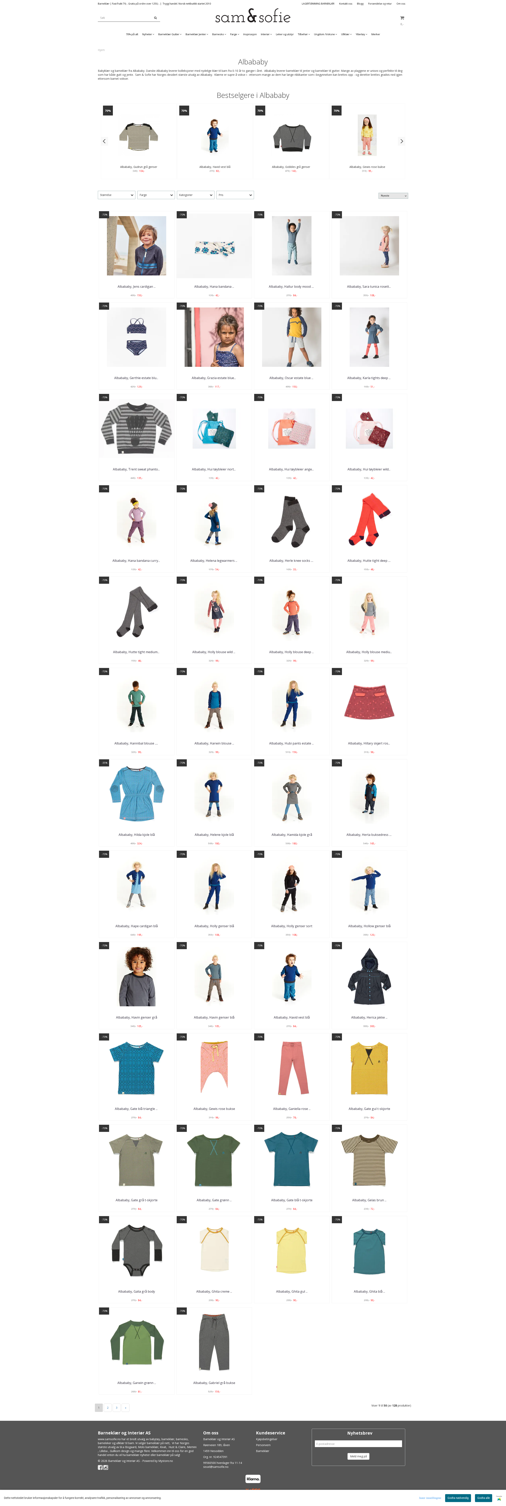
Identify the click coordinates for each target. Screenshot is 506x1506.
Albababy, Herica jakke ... (369, 1017)
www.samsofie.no (109, 1439)
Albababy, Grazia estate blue (214, 378)
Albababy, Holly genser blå (214, 926)
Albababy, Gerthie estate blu (136, 378)
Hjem (101, 50)
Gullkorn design (119, 1451)
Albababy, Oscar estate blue (291, 378)
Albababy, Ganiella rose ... (292, 1109)
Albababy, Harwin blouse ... (214, 743)
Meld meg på (358, 1456)
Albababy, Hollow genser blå (369, 926)
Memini (191, 1447)
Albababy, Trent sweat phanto (136, 469)
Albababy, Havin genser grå (136, 1017)
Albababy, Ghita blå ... (369, 1291)
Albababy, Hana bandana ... (214, 286)
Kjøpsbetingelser (266, 1439)
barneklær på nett (158, 1443)
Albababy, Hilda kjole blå (137, 834)
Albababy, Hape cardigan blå (136, 926)
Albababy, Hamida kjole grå (292, 834)
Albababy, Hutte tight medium (136, 652)
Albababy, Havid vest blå (214, 167)
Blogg (360, 3)
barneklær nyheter (138, 1455)
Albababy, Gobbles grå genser (291, 167)
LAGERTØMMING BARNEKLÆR (318, 3)
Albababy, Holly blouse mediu (369, 652)
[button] (104, 141)
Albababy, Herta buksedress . (369, 834)
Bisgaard (130, 1447)
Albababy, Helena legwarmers (214, 560)
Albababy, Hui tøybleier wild (369, 469)
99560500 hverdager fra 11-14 (222, 1463)
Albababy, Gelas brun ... (369, 1200)
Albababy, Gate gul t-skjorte (369, 1109)
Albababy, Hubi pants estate (291, 743)
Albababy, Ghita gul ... (292, 1291)
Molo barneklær (148, 1447)
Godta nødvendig (458, 1497)
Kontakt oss (345, 3)
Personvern (263, 1445)
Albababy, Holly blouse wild (214, 652)
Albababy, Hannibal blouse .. (136, 743)
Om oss (400, 3)
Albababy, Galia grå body (136, 1291)
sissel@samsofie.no (215, 1467)
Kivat (163, 1447)
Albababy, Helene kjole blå (214, 834)
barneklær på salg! (168, 1455)
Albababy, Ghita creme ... (214, 1291)
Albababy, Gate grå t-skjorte (137, 1200)
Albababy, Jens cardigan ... (137, 286)
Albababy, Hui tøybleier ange (291, 469)
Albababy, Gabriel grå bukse (214, 1383)
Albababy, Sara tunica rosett (369, 286)
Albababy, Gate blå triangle (136, 1109)
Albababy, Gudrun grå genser (138, 167)
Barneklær (262, 1451)
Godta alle (483, 1497)
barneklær (167, 1439)
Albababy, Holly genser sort (291, 926)
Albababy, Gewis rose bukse (367, 167)
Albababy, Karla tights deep (369, 378)
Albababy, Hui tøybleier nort (214, 469)
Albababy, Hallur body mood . (292, 286)
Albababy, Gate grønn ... (214, 1200)
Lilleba (103, 1451)
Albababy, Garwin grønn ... (136, 1383)
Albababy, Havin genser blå (214, 1017)
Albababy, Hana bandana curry (136, 560)
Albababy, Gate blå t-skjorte (291, 1200)
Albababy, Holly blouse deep (291, 652)
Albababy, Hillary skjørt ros (369, 743)
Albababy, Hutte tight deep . (369, 560)
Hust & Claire (177, 1447)
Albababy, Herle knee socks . (291, 560)
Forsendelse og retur (380, 3)
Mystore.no (165, 1461)
